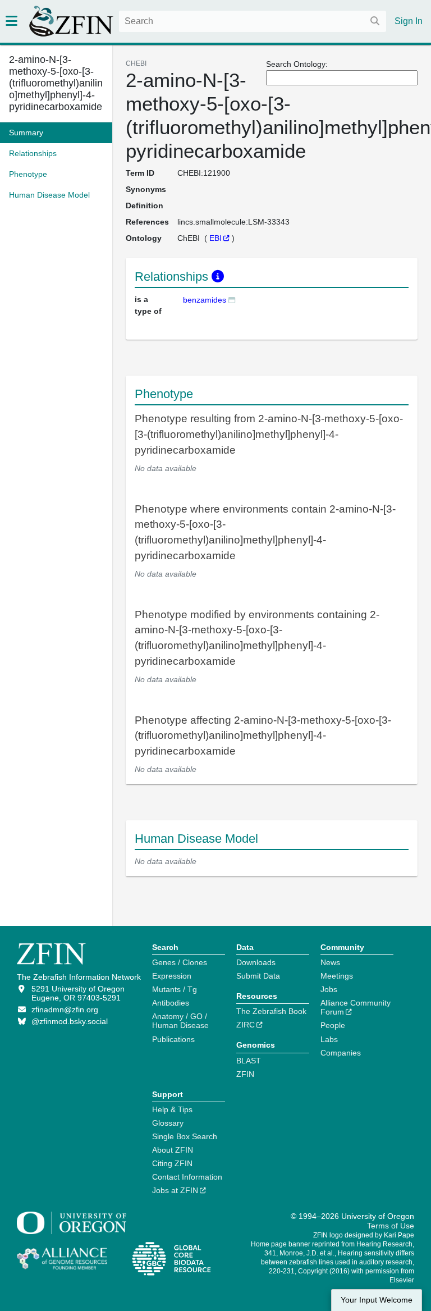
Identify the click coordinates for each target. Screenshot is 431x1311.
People (332, 1025)
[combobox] (252, 21)
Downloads (256, 962)
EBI (215, 238)
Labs (329, 1039)
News (330, 962)
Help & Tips (172, 1109)
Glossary (168, 1122)
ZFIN (245, 1074)
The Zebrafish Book (271, 1011)
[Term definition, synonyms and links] (231, 299)
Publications (173, 1039)
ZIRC (245, 1024)
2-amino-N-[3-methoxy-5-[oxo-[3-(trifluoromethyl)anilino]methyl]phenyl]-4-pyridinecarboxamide (56, 83)
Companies (340, 1052)
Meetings (336, 975)
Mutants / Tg (174, 989)
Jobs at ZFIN (175, 1190)
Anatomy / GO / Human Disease (180, 1021)
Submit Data (258, 975)
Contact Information (187, 1176)
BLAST (248, 1060)
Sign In (409, 21)
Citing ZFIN (172, 1163)
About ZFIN (172, 1149)
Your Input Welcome (376, 1300)
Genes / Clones (179, 962)
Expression (171, 975)
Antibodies (170, 1002)
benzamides (204, 299)
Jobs (328, 989)
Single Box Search (184, 1136)
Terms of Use (390, 1225)
